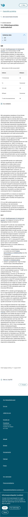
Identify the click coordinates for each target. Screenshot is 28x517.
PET (5, 40)
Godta (4, 508)
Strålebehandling (15, 260)
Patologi (3, 311)
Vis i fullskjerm (7, 103)
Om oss (5, 406)
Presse (5, 465)
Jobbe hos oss (7, 413)
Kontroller (6, 260)
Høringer (5, 459)
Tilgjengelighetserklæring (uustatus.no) (13, 490)
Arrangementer (7, 452)
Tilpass (5, 512)
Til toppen (24, 384)
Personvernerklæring (8, 483)
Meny (23, 5)
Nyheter (5, 445)
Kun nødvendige (14, 508)
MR (5, 38)
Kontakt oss (6, 420)
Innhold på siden (7, 35)
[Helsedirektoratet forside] (2, 5)
